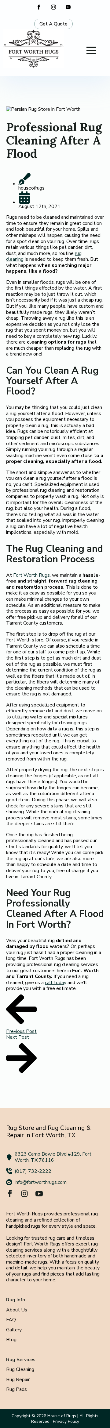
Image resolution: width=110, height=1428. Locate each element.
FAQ (11, 1320)
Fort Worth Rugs (31, 575)
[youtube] (68, 7)
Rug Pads (16, 1390)
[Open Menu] (91, 50)
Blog (11, 1340)
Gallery (14, 1330)
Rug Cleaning (20, 1370)
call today (55, 982)
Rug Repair (18, 1380)
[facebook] (38, 7)
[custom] (24, 1193)
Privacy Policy (66, 1421)
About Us (16, 1310)
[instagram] (53, 7)
